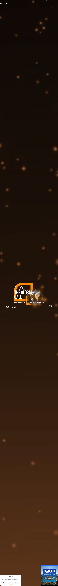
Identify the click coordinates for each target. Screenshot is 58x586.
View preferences (17, 582)
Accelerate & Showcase (30, 302)
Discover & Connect (19, 302)
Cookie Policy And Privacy (11, 584)
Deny (10, 582)
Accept (4, 582)
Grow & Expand (40, 302)
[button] (52, 1)
